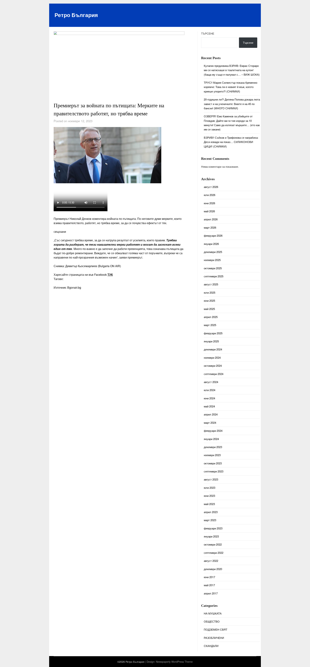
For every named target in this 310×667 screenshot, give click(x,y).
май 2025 (209, 309)
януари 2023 (211, 536)
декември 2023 (213, 447)
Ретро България (76, 15)
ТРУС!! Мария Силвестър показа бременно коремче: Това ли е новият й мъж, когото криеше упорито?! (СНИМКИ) (230, 87)
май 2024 (209, 406)
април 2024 (211, 414)
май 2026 (209, 211)
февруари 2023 (213, 528)
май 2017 (209, 585)
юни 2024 (209, 398)
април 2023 (211, 512)
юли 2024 (209, 390)
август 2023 (211, 479)
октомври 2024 (213, 365)
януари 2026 (211, 244)
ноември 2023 (212, 455)
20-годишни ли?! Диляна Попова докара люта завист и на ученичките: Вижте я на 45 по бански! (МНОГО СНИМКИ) (232, 103)
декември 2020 (213, 569)
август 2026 (211, 187)
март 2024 (210, 422)
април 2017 (211, 593)
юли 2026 (209, 195)
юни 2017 (209, 577)
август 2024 (211, 382)
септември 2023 (213, 471)
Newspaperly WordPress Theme (174, 661)
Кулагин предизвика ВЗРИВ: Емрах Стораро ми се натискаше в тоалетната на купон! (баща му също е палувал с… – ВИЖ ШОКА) (232, 70)
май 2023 (209, 504)
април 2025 (211, 317)
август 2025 (211, 284)
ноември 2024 (212, 357)
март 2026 (210, 227)
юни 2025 (209, 300)
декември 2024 (213, 349)
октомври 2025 (213, 268)
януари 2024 (211, 439)
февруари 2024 (213, 430)
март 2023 (210, 520)
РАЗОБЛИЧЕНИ (214, 638)
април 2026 (211, 219)
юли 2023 (209, 487)
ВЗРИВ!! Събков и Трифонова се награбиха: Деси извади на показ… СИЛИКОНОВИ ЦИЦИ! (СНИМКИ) (231, 142)
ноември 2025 (212, 260)
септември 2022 (213, 552)
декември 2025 (213, 252)
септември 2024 (213, 374)
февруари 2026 (213, 235)
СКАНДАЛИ (211, 646)
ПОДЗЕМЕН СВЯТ (215, 629)
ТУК (110, 274)
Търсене (207, 33)
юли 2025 (209, 292)
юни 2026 (209, 203)
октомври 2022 (213, 544)
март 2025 (210, 325)
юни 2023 (209, 496)
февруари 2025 (213, 333)
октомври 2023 (213, 463)
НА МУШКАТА (213, 613)
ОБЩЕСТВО (212, 621)
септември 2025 (213, 276)
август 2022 (211, 561)
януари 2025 (211, 341)
